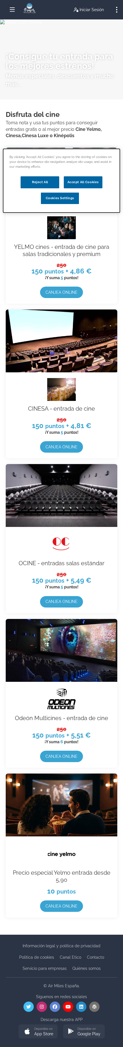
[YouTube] (68, 1007)
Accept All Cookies (83, 182)
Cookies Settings (60, 198)
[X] (28, 1007)
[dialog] (61, 181)
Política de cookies (36, 957)
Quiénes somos (86, 968)
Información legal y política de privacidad (61, 946)
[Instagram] (42, 1007)
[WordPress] (94, 1007)
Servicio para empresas (45, 968)
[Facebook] (55, 1007)
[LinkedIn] (81, 1007)
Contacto (95, 957)
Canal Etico (70, 957)
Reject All (40, 182)
